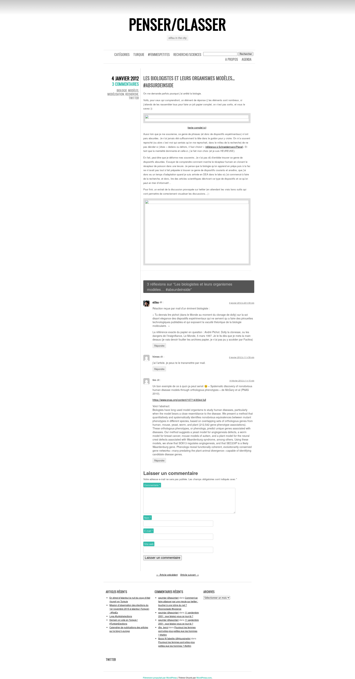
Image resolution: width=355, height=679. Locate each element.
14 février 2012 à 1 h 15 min (241, 380)
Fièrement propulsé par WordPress (160, 677)
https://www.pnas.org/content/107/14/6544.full (179, 400)
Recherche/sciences (187, 54)
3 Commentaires (125, 84)
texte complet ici (197, 127)
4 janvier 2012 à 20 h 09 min (241, 302)
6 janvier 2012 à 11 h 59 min (241, 357)
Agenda (246, 59)
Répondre (159, 345)
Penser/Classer (177, 24)
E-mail (148, 531)
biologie (122, 90)
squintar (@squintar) (168, 597)
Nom (147, 517)
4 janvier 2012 (125, 78)
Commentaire (152, 485)
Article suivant (189, 574)
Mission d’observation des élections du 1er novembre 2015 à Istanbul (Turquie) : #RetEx (129, 608)
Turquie (138, 54)
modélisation (115, 94)
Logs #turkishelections (120, 616)
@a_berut (163, 627)
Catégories (122, 54)
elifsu (156, 302)
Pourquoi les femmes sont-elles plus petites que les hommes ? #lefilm (177, 631)
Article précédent (167, 574)
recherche (131, 94)
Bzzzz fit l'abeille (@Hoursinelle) (174, 638)
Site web (148, 544)
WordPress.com (204, 677)
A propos (231, 59)
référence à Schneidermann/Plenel (224, 147)
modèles (133, 90)
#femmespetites (159, 54)
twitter (134, 98)
